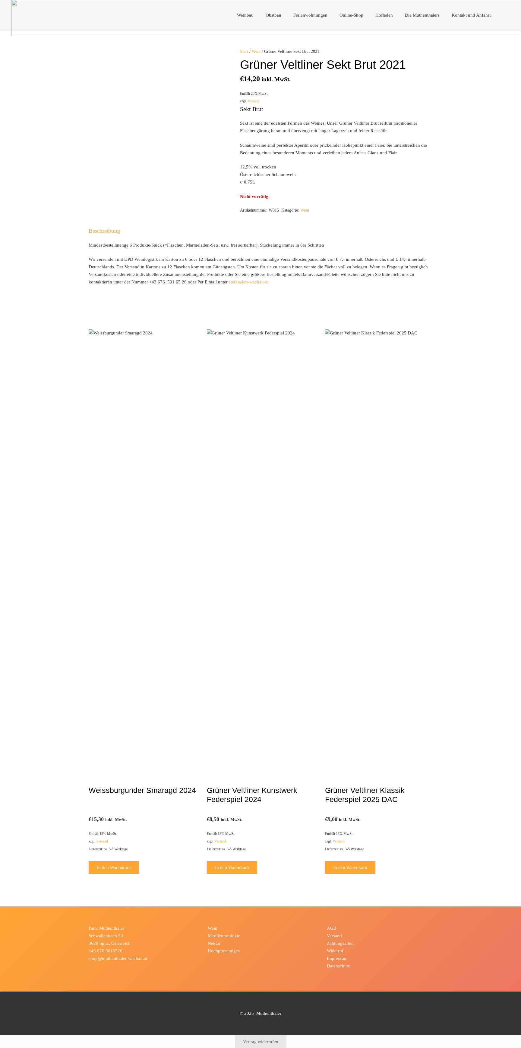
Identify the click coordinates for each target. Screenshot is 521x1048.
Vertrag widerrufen (260, 1041)
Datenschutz (338, 965)
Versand (253, 101)
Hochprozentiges (224, 950)
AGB (331, 928)
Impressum (337, 958)
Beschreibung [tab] (104, 231)
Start (244, 51)
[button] (257, 15)
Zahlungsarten (340, 943)
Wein (256, 51)
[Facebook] (94, 968)
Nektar (214, 943)
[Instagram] (106, 968)
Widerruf (335, 950)
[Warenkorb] (503, 15)
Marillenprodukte (224, 935)
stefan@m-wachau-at (249, 282)
